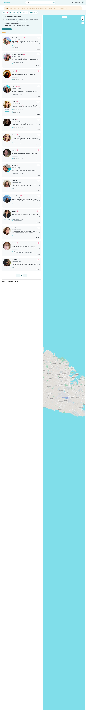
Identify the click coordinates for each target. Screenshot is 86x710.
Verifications (24, 12)
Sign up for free (7, 29)
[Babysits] (6, 2)
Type (6, 12)
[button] (43, 372)
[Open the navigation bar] (83, 2)
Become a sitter (76, 2)
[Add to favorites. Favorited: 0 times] (38, 38)
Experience (15, 12)
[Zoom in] (82, 17)
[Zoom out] (82, 19)
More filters (34, 12)
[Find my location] (82, 23)
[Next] (25, 275)
